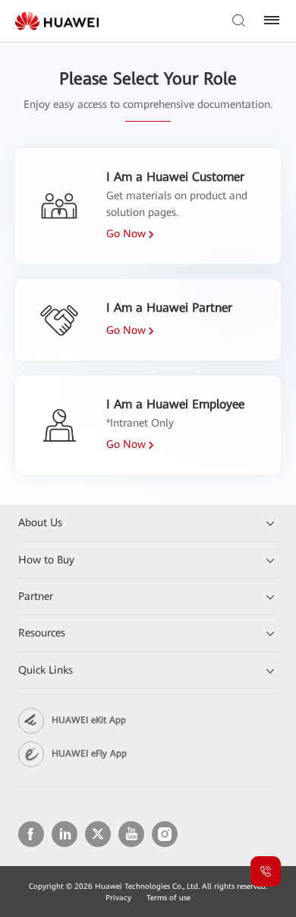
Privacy (118, 897)
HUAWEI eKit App (89, 720)
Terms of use (168, 897)
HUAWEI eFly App (89, 753)
